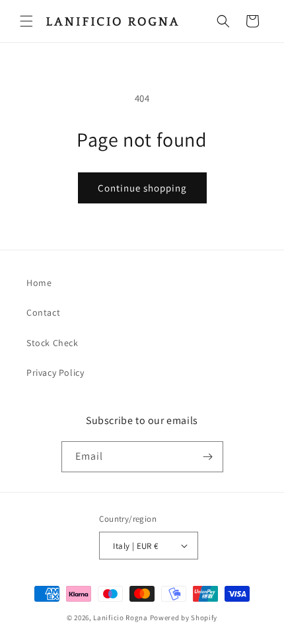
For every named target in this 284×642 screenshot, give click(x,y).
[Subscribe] (208, 456)
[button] (26, 21)
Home (39, 283)
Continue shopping (142, 188)
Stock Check (52, 343)
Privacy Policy (55, 372)
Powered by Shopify (184, 617)
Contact (43, 312)
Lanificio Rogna (121, 617)
